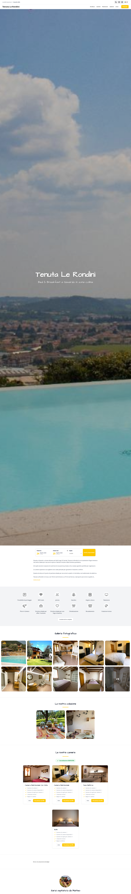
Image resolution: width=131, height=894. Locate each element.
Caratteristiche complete (65, 619)
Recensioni (105, 6)
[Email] (119, 2)
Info (30, 800)
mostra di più (36, 579)
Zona (117, 6)
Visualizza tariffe (39, 800)
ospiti (70, 550)
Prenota (125, 7)
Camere (98, 6)
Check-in (39, 550)
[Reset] (67, 550)
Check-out (55, 550)
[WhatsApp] (122, 2)
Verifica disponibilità (89, 552)
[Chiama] (116, 2)
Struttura (92, 6)
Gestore (112, 6)
